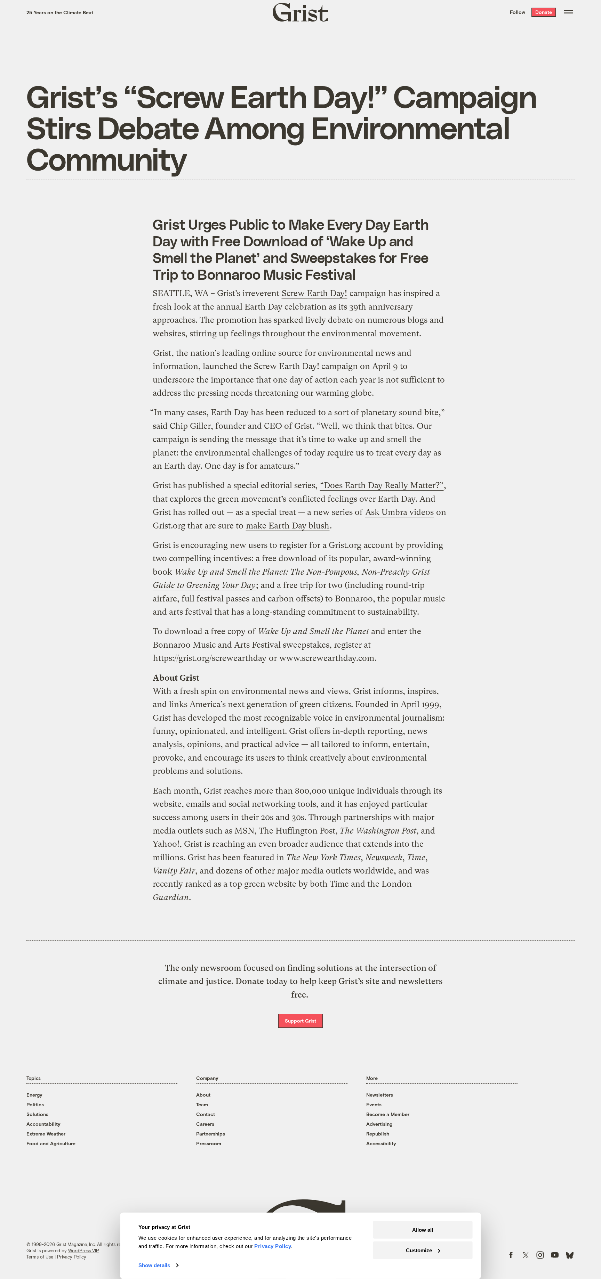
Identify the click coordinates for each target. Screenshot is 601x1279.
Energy (34, 1095)
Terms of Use (39, 1257)
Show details (154, 1265)
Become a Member (387, 1114)
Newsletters (379, 1095)
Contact (205, 1114)
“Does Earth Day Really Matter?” (381, 485)
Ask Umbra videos (399, 512)
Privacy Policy (71, 1257)
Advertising (379, 1124)
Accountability (43, 1124)
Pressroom (208, 1143)
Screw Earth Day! (314, 293)
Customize (419, 1250)
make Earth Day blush (287, 526)
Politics (35, 1104)
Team (202, 1104)
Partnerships (210, 1134)
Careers (205, 1124)
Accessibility (381, 1143)
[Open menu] (568, 12)
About (203, 1095)
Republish (377, 1134)
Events (374, 1104)
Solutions (37, 1114)
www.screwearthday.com (326, 658)
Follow (517, 12)
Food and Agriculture (50, 1143)
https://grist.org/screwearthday (209, 658)
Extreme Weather (45, 1134)
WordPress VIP (83, 1250)
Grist (162, 353)
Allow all (422, 1230)
